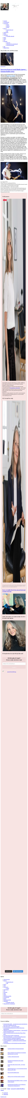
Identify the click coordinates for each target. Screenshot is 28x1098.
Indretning (6, 989)
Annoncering (6, 979)
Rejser (4, 998)
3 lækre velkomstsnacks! (13, 1056)
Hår (7, 983)
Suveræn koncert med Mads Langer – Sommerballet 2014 (14, 71)
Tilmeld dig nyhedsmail (9, 1003)
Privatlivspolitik (7, 996)
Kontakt (5, 992)
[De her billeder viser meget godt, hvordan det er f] (20, 798)
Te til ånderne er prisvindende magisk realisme (14, 1043)
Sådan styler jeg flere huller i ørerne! (16, 1076)
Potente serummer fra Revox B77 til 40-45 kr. (13, 1039)
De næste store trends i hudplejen (11, 1035)
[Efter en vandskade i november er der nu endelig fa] (8, 706)
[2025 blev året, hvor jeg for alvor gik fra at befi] (20, 914)
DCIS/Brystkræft (10, 1002)
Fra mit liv (3, 66)
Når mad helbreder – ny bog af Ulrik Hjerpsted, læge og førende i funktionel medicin (14, 1037)
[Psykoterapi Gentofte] (14, 380)
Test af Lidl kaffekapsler (13, 1072)
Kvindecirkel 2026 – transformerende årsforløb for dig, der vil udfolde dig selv (15, 1024)
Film (4, 986)
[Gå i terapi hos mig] (14, 582)
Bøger (4, 984)
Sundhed (5, 1001)
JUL (4, 991)
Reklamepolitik (7, 1000)
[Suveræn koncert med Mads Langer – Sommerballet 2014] (7, 65)
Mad (4, 993)
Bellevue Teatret (11, 75)
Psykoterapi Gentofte (15, 388)
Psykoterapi (6, 997)
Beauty (5, 980)
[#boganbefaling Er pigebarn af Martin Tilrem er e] (8, 772)
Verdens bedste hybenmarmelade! (16, 1048)
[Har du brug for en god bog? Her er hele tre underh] (8, 893)
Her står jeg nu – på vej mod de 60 (11, 1026)
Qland (8, 1088)
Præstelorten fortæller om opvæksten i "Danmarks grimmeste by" (17, 1085)
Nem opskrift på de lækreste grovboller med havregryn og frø (17, 1053)
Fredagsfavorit (9, 982)
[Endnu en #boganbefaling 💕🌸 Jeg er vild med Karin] (20, 706)
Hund (7, 988)
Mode (4, 994)
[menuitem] (15, 21)
